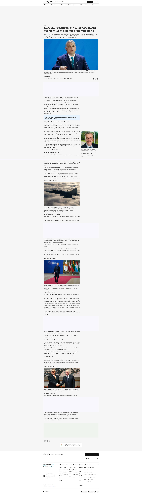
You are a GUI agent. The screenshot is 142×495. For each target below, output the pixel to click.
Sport (60, 477)
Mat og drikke (75, 474)
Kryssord (85, 477)
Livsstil (60, 4)
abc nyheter (84, 491)
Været (80, 480)
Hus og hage (75, 472)
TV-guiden (80, 477)
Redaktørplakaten (50, 474)
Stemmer (53, 4)
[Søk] (97, 2)
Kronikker (65, 472)
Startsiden (81, 467)
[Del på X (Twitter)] (95, 79)
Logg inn (90, 1)
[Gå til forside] (65, 1)
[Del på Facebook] (93, 79)
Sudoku (85, 474)
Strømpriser (81, 482)
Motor (70, 476)
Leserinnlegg (66, 474)
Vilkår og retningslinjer (92, 477)
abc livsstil (91, 491)
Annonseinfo (90, 472)
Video (93, 4)
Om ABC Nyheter (91, 467)
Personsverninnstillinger (92, 474)
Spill (81, 4)
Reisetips (74, 469)
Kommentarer (66, 469)
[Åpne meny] (95, 1)
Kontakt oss (88, 455)
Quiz (84, 469)
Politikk (60, 480)
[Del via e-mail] (97, 79)
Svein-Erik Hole (52, 466)
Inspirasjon (67, 4)
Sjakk (85, 472)
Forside (60, 467)
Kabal (85, 479)
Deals (74, 477)
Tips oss (87, 458)
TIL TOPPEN (45, 491)
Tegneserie (81, 485)
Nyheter (46, 4)
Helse (70, 473)
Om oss (87, 4)
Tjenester (75, 4)
